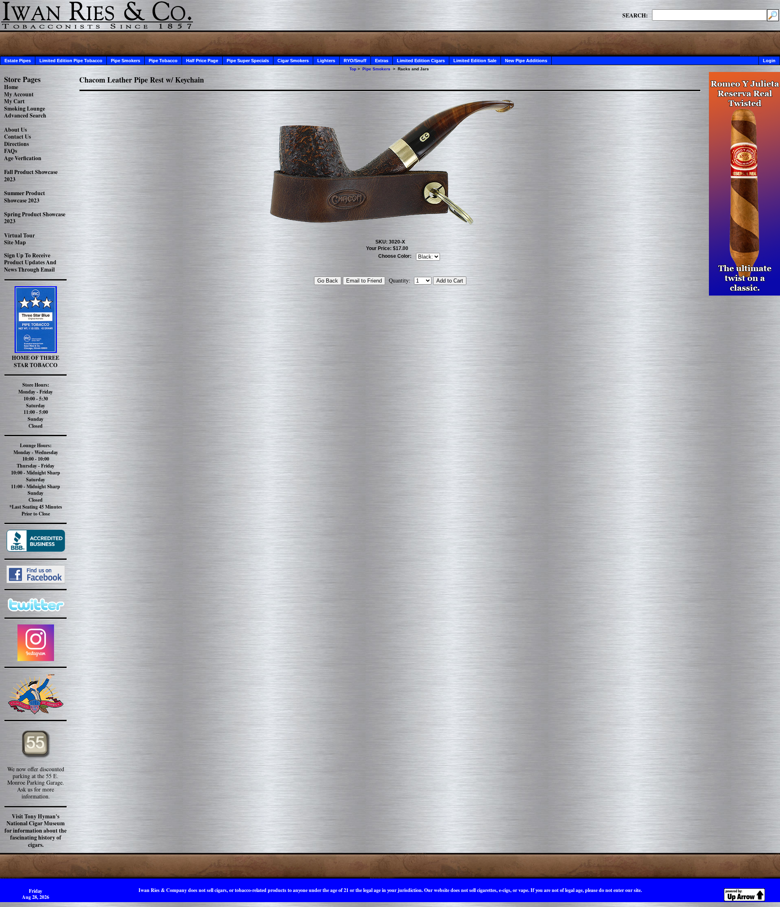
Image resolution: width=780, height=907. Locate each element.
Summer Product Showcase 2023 (24, 196)
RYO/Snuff (355, 60)
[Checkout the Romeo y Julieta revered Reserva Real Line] (744, 293)
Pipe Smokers (125, 60)
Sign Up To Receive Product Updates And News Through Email (30, 262)
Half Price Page (202, 60)
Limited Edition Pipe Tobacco (70, 60)
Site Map (15, 242)
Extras (381, 60)
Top (352, 69)
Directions (16, 144)
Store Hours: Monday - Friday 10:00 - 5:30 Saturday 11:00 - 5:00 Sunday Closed (35, 405)
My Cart (14, 101)
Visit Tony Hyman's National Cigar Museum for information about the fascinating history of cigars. (35, 830)
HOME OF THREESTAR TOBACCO (35, 361)
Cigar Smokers (293, 60)
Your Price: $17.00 (387, 248)
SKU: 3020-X (390, 242)
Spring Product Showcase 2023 (34, 218)
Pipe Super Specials (248, 60)
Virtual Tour (19, 235)
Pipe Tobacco (163, 60)
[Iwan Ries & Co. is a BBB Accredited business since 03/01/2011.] (35, 549)
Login (769, 60)
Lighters (326, 60)
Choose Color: (395, 256)
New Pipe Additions (526, 60)
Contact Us (17, 137)
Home (11, 87)
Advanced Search (25, 115)
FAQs (10, 151)
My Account (19, 94)
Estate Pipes (17, 60)
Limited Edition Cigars (421, 60)
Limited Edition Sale (474, 60)
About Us (15, 130)
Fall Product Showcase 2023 (31, 175)
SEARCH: (635, 15)
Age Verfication (22, 158)
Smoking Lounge (24, 108)
